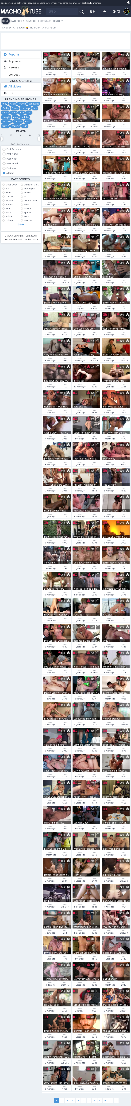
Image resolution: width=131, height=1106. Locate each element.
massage (26, 108)
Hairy (8, 212)
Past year (11, 168)
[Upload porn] (104, 11)
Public (27, 204)
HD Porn (35, 27)
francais (18, 121)
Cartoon (10, 196)
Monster (10, 200)
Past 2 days (12, 153)
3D (7, 188)
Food (26, 216)
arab (15, 116)
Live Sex (6, 27)
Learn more (95, 2)
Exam (8, 192)
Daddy (5, 108)
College (9, 220)
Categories (17, 20)
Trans (15, 108)
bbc (35, 108)
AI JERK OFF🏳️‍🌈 (20, 27)
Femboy (6, 121)
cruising (15, 125)
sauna (5, 112)
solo (29, 112)
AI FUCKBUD (49, 27)
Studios (31, 20)
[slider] (2, 139)
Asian (13, 103)
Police (9, 216)
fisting (5, 125)
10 (105, 1100)
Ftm (22, 112)
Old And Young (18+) (31, 200)
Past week (11, 158)
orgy (4, 103)
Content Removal (13, 239)
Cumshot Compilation (31, 184)
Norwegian (29, 188)
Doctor (27, 192)
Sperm (27, 212)
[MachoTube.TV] (21, 11)
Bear (8, 208)
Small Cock (11, 184)
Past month (12, 163)
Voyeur (9, 204)
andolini (25, 116)
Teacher (28, 220)
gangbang (34, 103)
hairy (14, 112)
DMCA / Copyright (14, 235)
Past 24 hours (13, 149)
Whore (27, 208)
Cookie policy (31, 239)
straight (6, 116)
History (58, 20)
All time (10, 172)
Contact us (31, 235)
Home (5, 20)
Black (28, 121)
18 (25, 196)
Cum (25, 125)
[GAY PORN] (126, 11)
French (22, 103)
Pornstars (44, 20)
